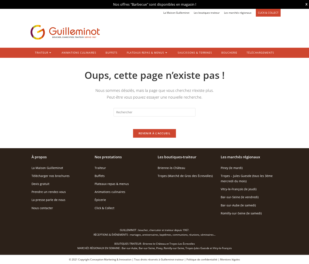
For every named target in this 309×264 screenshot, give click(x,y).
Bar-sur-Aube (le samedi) (238, 205)
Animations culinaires (110, 192)
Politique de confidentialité (201, 259)
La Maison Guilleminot (176, 13)
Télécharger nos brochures (51, 176)
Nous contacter (42, 208)
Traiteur (100, 168)
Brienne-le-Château (171, 168)
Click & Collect (104, 208)
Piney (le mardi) (232, 168)
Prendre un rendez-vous (49, 192)
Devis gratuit (40, 184)
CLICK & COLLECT (268, 13)
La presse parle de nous (48, 200)
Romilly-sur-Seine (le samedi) (241, 213)
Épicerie (100, 200)
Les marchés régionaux (237, 13)
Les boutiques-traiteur (207, 13)
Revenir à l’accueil (154, 133)
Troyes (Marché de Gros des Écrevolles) (185, 176)
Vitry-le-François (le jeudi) (238, 189)
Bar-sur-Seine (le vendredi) (240, 197)
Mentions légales (230, 259)
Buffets (100, 176)
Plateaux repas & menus (112, 184)
